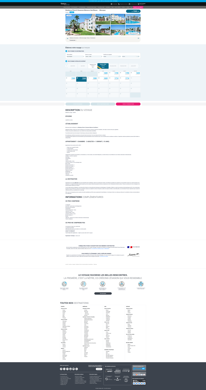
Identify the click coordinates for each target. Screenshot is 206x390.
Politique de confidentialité (94, 377)
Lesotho (129, 318)
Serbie (64, 357)
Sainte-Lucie (86, 344)
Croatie (64, 353)
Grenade (85, 328)
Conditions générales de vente (95, 376)
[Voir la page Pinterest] (67, 369)
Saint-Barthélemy (87, 340)
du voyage (78, 110)
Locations (70, 264)
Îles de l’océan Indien (130, 334)
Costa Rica (86, 323)
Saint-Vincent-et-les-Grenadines (90, 343)
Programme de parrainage (79, 377)
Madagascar (130, 338)
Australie (107, 351)
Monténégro (65, 355)
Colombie (86, 352)
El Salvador (86, 327)
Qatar (129, 350)
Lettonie (64, 345)
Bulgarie (64, 352)
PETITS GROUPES (74, 7)
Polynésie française (109, 357)
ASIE (105, 306)
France (64, 312)
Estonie (64, 344)
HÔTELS (123, 7)
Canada (85, 310)
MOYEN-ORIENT (129, 342)
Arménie (107, 340)
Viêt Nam (107, 320)
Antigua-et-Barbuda (88, 318)
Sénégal (129, 332)
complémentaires (84, 197)
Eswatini (129, 317)
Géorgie (107, 341)
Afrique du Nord (129, 308)
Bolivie (85, 348)
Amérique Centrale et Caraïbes (89, 316)
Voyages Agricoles (64, 383)
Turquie (129, 352)
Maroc (129, 311)
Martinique (86, 335)
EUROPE (62, 306)
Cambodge (108, 311)
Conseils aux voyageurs (79, 379)
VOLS (112, 7)
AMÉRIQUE (85, 306)
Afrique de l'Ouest (129, 328)
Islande (64, 335)
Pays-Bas (64, 338)
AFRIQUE (128, 306)
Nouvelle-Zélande (109, 356)
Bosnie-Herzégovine (66, 351)
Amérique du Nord (86, 308)
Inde (107, 324)
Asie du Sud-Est (107, 308)
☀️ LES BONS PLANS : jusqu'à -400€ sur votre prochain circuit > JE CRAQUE (103, 1)
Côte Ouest (87, 314)
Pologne (64, 324)
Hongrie (64, 323)
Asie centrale (107, 338)
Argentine (86, 347)
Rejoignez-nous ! (63, 384)
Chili (85, 351)
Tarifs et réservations (128, 104)
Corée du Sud (108, 333)
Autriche (64, 322)
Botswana (129, 315)
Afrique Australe (129, 314)
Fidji (107, 352)
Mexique (85, 315)
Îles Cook (107, 354)
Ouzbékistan (108, 345)
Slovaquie (64, 327)
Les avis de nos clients (65, 377)
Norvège (64, 337)
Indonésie (108, 312)
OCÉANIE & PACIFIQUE (109, 349)
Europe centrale (64, 319)
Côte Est (86, 312)
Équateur (86, 353)
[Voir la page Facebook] (61, 369)
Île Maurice (130, 335)
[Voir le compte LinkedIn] (76, 369)
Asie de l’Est (106, 330)
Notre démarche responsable (66, 378)
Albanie (64, 350)
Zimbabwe (130, 321)
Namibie (129, 319)
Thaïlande (108, 319)
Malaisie (107, 315)
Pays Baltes (63, 342)
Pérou (85, 355)
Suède (64, 341)
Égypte (129, 310)
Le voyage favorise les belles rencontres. (103, 276)
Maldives (107, 326)
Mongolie (107, 335)
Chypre (64, 310)
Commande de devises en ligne (80, 382)
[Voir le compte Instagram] (73, 369)
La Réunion (130, 337)
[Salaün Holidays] (65, 4)
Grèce (64, 314)
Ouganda (129, 325)
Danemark (64, 332)
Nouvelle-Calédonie (109, 355)
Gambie (129, 331)
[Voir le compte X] (64, 369)
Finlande (64, 333)
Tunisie (129, 312)
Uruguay (85, 356)
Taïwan (107, 337)
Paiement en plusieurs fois (79, 383)
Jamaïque (86, 334)
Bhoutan (107, 323)
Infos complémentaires (103, 104)
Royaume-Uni (65, 339)
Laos (107, 314)
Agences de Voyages (64, 379)
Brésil (85, 350)
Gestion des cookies (93, 383)
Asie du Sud (106, 322)
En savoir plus (103, 293)
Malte (64, 316)
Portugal (64, 317)
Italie (63, 315)
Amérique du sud (86, 345)
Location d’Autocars (64, 382)
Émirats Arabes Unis (131, 345)
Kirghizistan (108, 344)
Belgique (64, 330)
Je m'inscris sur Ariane (103, 256)
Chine (107, 332)
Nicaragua (86, 336)
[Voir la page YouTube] (70, 369)
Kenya (129, 324)
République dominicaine (88, 339)
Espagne (73, 264)
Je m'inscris (99, 368)
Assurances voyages (79, 378)
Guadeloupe (86, 330)
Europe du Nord (64, 329)
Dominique (86, 326)
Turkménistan (108, 346)
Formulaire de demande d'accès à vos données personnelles (96, 379)
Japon (107, 334)
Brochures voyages (78, 376)
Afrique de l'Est (129, 322)
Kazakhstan (108, 343)
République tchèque (66, 326)
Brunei (107, 310)
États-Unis (86, 311)
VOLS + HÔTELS (117, 7)
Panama (85, 337)
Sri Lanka (108, 328)
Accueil (66, 264)
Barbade (85, 322)
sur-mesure (77, 48)
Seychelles (130, 339)
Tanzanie (129, 326)
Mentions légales (93, 382)
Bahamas (86, 321)
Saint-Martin (86, 341)
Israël (129, 346)
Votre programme (77, 104)
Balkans (62, 348)
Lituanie (64, 346)
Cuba (85, 324)
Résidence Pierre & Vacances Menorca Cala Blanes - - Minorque (85, 10)
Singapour (108, 317)
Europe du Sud (64, 308)
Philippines (108, 316)
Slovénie (64, 359)
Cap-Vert (129, 330)
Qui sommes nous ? (64, 376)
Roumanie (64, 356)
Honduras (86, 332)
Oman (129, 349)
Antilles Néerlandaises (88, 319)
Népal (107, 327)
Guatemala (86, 331)
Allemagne (65, 321)
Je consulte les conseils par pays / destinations (100, 248)
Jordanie (129, 348)
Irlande (64, 334)
